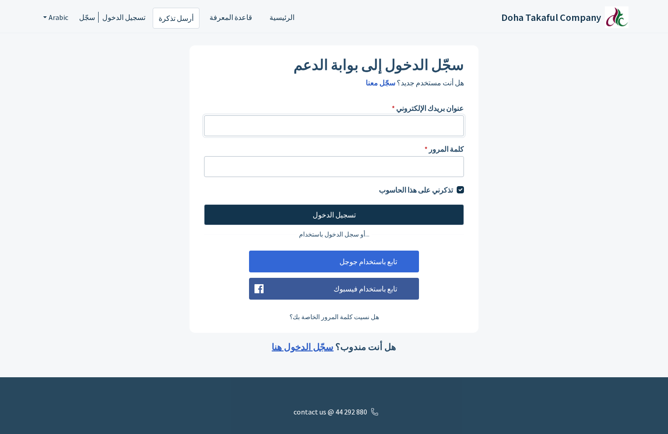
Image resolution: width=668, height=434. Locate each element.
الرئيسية (281, 17)
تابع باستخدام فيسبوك (365, 288)
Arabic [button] (58, 17)
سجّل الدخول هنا (303, 346)
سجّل (87, 17)
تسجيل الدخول (123, 17)
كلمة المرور (444, 148)
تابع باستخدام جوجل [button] (368, 261)
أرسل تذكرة (176, 18)
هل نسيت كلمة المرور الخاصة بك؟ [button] (334, 317)
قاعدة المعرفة (230, 17)
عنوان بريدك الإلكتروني (428, 108)
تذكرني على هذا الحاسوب (416, 189)
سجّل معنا (380, 82)
